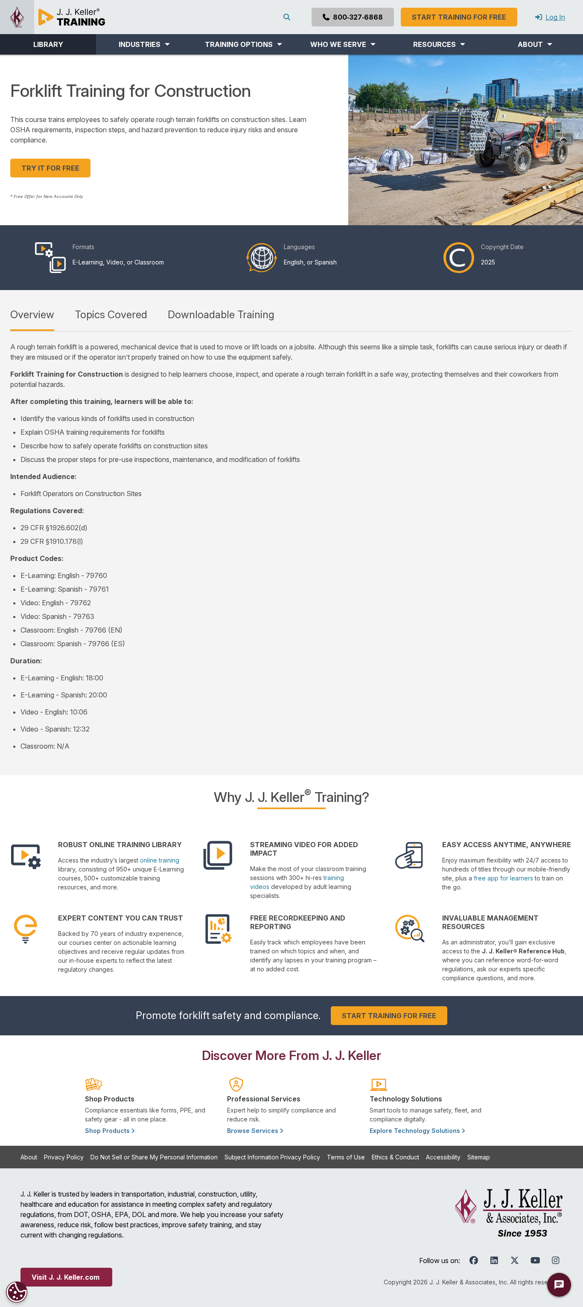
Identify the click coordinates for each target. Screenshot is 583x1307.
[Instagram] (556, 1260)
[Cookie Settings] (16, 1292)
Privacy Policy (64, 1157)
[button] (144, 44)
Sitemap (478, 1157)
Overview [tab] (32, 314)
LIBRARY (48, 44)
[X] (515, 1260)
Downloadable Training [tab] (221, 314)
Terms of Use (346, 1157)
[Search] (288, 17)
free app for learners (503, 878)
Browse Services (253, 1130)
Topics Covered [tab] (111, 314)
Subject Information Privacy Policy (272, 1157)
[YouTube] (535, 1260)
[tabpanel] (291, 546)
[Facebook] (474, 1260)
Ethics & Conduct (395, 1157)
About (28, 1157)
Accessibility (443, 1157)
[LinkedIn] (494, 1260)
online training (159, 860)
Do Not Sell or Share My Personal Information (154, 1157)
